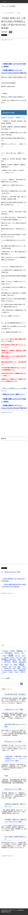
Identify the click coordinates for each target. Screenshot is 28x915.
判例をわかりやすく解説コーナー (14, 394)
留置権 (14, 666)
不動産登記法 (5, 651)
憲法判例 (15, 662)
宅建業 (19, 659)
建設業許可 (15, 660)
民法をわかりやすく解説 (13, 741)
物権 (10, 666)
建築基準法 (8, 660)
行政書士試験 (8, 668)
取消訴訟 (12, 657)
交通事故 (13, 651)
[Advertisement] (12, 50)
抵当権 (6, 664)
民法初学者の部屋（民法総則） (15, 694)
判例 (10, 32)
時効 (11, 664)
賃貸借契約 (5, 672)
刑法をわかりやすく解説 (13, 789)
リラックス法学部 (8, 6)
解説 (19, 668)
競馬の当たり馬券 (15, 572)
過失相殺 (11, 672)
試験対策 (22, 670)
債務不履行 (17, 653)
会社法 (20, 651)
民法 (22, 664)
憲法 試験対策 (8, 662)
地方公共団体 (13, 659)
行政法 (14, 668)
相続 (19, 666)
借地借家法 (9, 653)
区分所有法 (17, 655)
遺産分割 (17, 672)
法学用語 (5, 666)
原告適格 (7, 657)
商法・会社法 (19, 657)
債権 (23, 653)
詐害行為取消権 (8, 670)
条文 (15, 664)
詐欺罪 (15, 670)
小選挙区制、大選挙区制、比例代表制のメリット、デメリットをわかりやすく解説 (15, 759)
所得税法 (7, 572)
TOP (8, 12)
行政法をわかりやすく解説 (14, 709)
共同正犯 (4, 655)
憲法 (20, 660)
